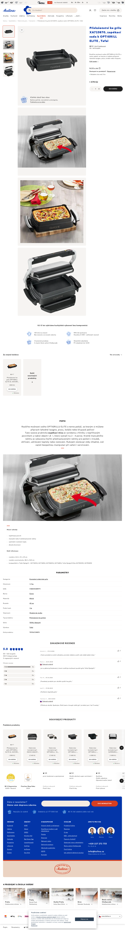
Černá (32, 593)
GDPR (43, 851)
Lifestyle (10, 846)
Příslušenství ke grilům (38, 618)
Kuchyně (10, 825)
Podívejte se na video (37, 102)
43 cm (32, 603)
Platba (43, 834)
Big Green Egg (29, 839)
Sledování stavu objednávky (73, 842)
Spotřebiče (11, 835)
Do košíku (113, 89)
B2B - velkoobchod (70, 835)
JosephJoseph (29, 842)
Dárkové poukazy (47, 844)
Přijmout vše (84, 919)
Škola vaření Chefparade (72, 846)
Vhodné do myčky (36, 613)
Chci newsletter (105, 803)
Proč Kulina (68, 849)
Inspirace (103, 16)
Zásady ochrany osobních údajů (46, 917)
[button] (12, 759)
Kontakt (44, 854)
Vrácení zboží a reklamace (50, 825)
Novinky (112, 16)
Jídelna (9, 829)
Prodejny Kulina (69, 825)
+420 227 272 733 (97, 844)
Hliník (32, 598)
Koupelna (10, 842)
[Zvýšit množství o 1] (99, 89)
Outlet (9, 852)
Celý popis (93, 61)
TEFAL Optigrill (35, 622)
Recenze (67, 829)
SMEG (26, 832)
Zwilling (26, 846)
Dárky (119, 16)
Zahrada (10, 839)
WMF (26, 825)
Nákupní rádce (46, 841)
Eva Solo (27, 852)
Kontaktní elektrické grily (39, 579)
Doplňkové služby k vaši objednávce (49, 830)
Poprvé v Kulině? (70, 839)
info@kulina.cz (96, 852)
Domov (9, 849)
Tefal (31, 627)
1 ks (31, 608)
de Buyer (27, 849)
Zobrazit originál (47, 664)
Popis (5, 927)
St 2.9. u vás (93, 68)
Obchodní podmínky (48, 848)
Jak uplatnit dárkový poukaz (74, 852)
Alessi (26, 829)
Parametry (15, 927)
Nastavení (34, 925)
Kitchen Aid (28, 835)
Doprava (44, 838)
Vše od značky (115, 354)
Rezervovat (111, 71)
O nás (66, 832)
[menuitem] (6, 16)
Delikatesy (10, 832)
